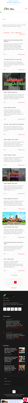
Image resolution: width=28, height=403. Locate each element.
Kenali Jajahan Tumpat (10, 155)
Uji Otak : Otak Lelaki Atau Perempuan (14, 124)
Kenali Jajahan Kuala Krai (10, 92)
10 (15, 282)
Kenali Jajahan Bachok (10, 107)
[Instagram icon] (17, 4)
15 (14, 284)
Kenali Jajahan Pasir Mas (10, 183)
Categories (6, 32)
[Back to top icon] (14, 391)
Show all (22, 34)
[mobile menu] (26, 8)
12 (20, 282)
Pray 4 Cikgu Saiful (8, 259)
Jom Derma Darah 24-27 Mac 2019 (12, 59)
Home (5, 378)
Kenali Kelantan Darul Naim (11, 227)
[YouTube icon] (15, 4)
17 (19, 284)
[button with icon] (4, 309)
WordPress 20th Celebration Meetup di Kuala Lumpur (15, 328)
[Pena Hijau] (9, 8)
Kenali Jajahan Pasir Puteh (11, 139)
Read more (22, 54)
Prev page (14, 275)
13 (8, 284)
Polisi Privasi (7, 381)
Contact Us (7, 384)
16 (16, 284)
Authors (19, 32)
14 (11, 284)
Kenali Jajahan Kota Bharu (11, 198)
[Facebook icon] (12, 4)
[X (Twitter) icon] (14, 4)
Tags (12, 32)
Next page (13, 287)
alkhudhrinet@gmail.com (14, 2)
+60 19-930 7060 (14, 1)
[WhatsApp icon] (10, 4)
